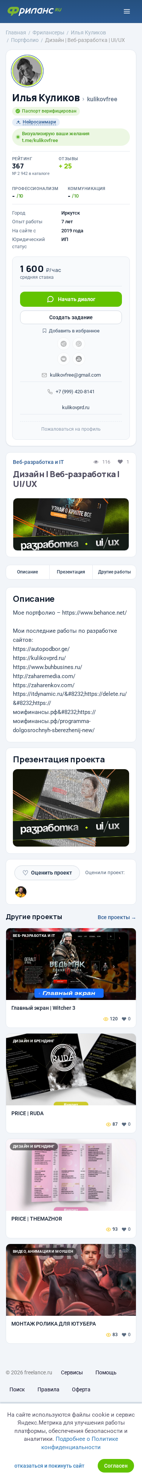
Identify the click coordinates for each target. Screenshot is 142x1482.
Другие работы (114, 572)
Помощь (106, 1372)
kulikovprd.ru (75, 407)
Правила (48, 1389)
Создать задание (71, 317)
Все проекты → (117, 917)
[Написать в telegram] (63, 343)
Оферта (81, 1389)
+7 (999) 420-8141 (75, 391)
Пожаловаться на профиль (71, 429)
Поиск (17, 1389)
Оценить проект (47, 873)
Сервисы (72, 1372)
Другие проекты (34, 916)
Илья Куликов (46, 97)
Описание (27, 572)
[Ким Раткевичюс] (20, 891)
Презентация (71, 572)
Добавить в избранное (74, 331)
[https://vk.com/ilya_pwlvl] (63, 358)
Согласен (116, 1466)
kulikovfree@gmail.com (75, 375)
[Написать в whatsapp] (78, 343)
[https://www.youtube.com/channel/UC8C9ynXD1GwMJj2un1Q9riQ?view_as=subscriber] (78, 358)
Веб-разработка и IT (38, 462)
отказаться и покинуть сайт (49, 1466)
